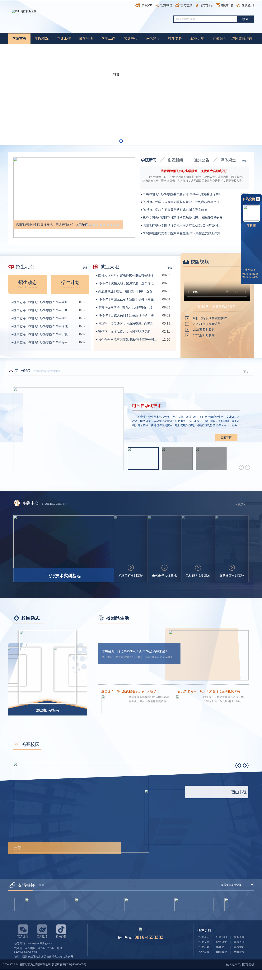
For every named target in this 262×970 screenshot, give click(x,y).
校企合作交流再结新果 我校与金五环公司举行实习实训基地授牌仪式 (128, 339)
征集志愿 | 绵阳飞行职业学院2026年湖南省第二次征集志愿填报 (43, 318)
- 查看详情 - (226, 437)
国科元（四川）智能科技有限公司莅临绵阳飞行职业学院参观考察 (128, 275)
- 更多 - (244, 161)
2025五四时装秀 (204, 335)
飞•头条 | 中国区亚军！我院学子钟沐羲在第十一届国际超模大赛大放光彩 (128, 299)
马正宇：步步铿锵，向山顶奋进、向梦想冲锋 (128, 323)
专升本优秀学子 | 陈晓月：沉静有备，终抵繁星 (128, 307)
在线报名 (227, 5)
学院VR (147, 5)
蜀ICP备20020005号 (74, 964)
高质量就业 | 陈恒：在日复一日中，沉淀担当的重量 (128, 291)
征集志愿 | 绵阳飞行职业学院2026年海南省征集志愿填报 (43, 342)
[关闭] (118, 77)
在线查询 (247, 5)
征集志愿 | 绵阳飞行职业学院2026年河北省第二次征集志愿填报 (43, 326)
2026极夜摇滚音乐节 (207, 324)
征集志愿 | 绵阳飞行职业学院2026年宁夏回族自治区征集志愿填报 (43, 334)
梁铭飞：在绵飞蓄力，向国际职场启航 (124, 331)
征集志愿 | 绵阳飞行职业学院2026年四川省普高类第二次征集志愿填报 (43, 302)
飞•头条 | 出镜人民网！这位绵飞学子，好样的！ (128, 315)
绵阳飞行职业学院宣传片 (210, 318)
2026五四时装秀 (204, 329)
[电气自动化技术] (68, 429)
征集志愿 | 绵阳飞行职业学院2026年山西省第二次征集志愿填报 (43, 310)
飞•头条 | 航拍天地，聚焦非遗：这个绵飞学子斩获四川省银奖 (128, 283)
